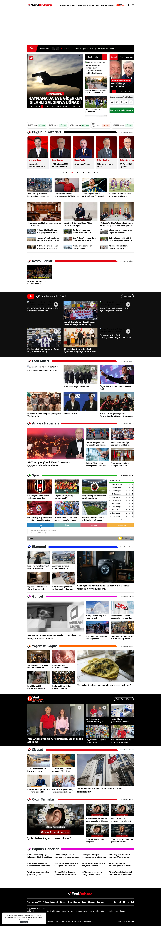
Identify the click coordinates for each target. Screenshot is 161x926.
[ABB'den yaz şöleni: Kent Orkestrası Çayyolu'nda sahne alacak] (55, 443)
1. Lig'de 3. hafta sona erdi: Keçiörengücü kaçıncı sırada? (120, 195)
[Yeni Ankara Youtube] (126, 102)
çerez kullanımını (34, 917)
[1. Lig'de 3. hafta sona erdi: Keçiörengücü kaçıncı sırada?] (121, 185)
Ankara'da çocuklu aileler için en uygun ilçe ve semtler (95, 91)
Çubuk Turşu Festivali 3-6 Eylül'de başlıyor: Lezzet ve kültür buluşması (120, 239)
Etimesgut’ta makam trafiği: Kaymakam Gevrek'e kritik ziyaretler (121, 464)
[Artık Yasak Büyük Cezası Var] (80, 374)
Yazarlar (111, 5)
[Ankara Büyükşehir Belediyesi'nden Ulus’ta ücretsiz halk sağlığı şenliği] (97, 454)
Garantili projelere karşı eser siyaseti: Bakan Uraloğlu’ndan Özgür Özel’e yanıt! (62, 790)
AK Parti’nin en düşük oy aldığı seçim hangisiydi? (99, 790)
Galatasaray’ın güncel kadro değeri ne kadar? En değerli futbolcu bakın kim (39, 518)
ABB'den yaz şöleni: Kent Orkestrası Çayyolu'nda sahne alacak (48, 464)
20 (79, 107)
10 (52, 107)
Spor (98, 5)
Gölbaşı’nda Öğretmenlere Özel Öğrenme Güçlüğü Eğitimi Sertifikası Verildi (80, 350)
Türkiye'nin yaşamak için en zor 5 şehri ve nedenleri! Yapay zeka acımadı (67, 864)
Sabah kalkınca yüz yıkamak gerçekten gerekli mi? (120, 864)
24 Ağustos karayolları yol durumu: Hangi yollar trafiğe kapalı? (122, 637)
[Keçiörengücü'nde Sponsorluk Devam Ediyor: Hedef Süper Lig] (44, 337)
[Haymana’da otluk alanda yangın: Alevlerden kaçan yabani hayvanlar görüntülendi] (31, 239)
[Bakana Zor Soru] (80, 401)
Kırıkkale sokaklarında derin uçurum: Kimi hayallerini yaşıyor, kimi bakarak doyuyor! (121, 741)
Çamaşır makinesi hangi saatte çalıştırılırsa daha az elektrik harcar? (103, 587)
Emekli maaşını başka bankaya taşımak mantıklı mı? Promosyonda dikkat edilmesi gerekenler (66, 855)
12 (58, 107)
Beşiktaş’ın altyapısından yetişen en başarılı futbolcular (38, 496)
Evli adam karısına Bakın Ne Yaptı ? (42, 370)
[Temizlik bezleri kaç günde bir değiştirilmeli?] (105, 666)
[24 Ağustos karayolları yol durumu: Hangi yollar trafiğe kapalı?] (122, 627)
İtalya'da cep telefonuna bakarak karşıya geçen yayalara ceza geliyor (101, 49)
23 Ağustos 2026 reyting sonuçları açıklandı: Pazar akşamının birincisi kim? (93, 873)
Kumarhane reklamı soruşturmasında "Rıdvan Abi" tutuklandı (66, 195)
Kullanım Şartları (82, 911)
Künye (103, 911)
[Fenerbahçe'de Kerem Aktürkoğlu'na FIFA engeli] (94, 185)
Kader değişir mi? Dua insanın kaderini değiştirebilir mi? (62, 687)
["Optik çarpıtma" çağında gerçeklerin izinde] (122, 830)
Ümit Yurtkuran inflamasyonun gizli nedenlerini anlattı (95, 720)
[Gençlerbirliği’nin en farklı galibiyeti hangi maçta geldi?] (97, 434)
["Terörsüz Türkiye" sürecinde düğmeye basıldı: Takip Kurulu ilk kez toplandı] (117, 211)
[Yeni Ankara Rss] (132, 902)
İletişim (110, 911)
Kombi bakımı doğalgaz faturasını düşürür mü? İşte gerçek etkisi (39, 855)
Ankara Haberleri (67, 5)
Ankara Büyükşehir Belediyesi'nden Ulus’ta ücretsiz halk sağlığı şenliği (96, 464)
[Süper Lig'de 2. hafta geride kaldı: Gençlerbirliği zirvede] (96, 102)
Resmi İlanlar (89, 5)
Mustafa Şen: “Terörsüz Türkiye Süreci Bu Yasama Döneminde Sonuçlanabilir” (43, 309)
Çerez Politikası (67, 911)
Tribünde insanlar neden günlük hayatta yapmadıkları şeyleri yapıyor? (38, 873)
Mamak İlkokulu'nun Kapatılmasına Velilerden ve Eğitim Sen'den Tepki (80, 323)
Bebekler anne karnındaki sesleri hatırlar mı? (60, 666)
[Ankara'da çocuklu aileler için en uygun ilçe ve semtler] (96, 82)
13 (60, 107)
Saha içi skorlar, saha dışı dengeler (97, 840)
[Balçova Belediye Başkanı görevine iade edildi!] (38, 781)
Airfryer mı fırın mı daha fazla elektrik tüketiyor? (47, 247)
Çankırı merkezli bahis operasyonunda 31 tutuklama (44, 224)
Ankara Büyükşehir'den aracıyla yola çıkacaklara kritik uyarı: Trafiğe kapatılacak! (47, 231)
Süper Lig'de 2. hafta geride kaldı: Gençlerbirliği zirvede (94, 110)
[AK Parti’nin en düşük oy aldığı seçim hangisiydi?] (105, 770)
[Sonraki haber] (57, 48)
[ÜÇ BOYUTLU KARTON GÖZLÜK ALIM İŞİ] (39, 272)
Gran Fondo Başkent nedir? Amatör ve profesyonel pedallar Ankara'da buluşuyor (66, 518)
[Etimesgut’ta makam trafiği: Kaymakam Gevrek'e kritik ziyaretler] (122, 454)
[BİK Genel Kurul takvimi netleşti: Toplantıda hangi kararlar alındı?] (55, 616)
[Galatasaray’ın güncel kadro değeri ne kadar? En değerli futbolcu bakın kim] (39, 508)
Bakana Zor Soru (71, 413)
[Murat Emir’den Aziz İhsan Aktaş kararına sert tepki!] (80, 211)
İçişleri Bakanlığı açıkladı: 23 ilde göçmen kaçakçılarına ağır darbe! (97, 637)
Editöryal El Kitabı (53, 911)
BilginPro (130, 921)
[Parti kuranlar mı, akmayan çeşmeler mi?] (122, 810)
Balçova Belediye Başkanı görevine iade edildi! (38, 790)
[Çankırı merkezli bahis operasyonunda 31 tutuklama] (44, 211)
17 (71, 107)
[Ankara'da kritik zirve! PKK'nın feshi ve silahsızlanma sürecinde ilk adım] (55, 56)
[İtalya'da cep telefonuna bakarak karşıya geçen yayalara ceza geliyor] (39, 185)
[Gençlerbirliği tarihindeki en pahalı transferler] (94, 486)
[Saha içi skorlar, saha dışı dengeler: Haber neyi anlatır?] (97, 830)
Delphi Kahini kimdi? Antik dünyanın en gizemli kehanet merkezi (93, 864)
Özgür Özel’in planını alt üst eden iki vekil (116, 387)
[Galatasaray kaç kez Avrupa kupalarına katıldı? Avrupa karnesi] (67, 486)
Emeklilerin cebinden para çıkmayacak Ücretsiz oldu (44, 414)
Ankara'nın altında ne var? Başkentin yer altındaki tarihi (94, 72)
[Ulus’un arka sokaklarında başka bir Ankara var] (104, 231)
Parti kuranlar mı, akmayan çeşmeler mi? (121, 819)
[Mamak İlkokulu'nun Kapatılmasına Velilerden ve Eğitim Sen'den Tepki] (80, 310)
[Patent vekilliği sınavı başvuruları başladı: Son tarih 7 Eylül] (122, 607)
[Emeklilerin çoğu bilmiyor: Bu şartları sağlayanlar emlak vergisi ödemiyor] (63, 578)
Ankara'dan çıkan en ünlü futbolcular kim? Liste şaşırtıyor (93, 518)
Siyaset (104, 5)
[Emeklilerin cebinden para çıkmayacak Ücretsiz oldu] (44, 401)
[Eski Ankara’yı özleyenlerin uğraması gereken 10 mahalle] (68, 239)
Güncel (79, 5)
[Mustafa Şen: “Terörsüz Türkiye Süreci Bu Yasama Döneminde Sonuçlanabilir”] (44, 303)
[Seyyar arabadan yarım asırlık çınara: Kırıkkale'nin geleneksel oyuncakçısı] (97, 731)
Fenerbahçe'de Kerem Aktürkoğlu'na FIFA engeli (93, 195)
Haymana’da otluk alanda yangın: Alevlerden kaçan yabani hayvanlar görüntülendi (48, 239)
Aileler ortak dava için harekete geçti (82, 247)
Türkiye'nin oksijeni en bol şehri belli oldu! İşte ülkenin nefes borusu (121, 873)
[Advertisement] (17, 45)
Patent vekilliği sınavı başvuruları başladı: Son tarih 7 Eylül (121, 616)
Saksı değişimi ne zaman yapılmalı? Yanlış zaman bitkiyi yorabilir (119, 855)
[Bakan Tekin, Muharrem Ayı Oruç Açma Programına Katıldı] (117, 303)
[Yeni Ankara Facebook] (112, 102)
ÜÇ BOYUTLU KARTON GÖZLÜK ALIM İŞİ (36, 282)
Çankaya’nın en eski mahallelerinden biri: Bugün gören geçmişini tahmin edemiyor (83, 231)
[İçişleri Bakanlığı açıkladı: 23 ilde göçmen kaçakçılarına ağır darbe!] (97, 627)
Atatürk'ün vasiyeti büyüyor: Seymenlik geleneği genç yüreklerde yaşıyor (115, 414)
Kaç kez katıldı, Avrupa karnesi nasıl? (65, 496)
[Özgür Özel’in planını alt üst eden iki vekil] (117, 374)
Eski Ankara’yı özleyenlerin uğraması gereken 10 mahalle (84, 239)
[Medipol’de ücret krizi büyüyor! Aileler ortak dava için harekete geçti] (68, 247)
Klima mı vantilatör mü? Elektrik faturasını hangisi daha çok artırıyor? (38, 567)
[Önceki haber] (53, 48)
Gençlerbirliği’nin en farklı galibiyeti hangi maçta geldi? (95, 443)
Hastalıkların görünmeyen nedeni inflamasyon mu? (120, 720)
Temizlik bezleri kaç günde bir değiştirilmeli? (104, 684)
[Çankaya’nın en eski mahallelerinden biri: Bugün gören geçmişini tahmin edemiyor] (68, 231)
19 (76, 107)
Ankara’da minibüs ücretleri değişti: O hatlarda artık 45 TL (61, 567)
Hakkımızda (94, 911)
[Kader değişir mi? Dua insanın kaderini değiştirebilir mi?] (63, 677)
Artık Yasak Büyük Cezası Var (76, 386)
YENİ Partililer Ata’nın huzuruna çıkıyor (36, 770)
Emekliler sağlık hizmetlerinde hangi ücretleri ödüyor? (36, 687)
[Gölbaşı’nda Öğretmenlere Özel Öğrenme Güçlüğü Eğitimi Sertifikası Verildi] (80, 337)
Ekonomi (100, 902)
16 (68, 107)
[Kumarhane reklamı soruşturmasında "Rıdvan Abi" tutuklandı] (67, 185)
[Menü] (132, 5)
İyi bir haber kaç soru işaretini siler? (49, 838)
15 (66, 107)
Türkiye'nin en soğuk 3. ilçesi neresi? (96, 616)
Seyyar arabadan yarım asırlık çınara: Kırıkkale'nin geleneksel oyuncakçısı (96, 741)
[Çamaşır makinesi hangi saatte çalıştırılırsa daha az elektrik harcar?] (105, 567)
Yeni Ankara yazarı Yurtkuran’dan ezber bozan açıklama (55, 740)
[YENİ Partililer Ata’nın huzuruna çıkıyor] (38, 760)
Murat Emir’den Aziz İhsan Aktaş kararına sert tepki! (78, 224)
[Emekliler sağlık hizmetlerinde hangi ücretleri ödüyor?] (38, 677)
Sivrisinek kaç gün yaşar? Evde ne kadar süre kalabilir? (38, 666)
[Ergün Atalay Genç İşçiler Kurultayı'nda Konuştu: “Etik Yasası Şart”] (117, 330)
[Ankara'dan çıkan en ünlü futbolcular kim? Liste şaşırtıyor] (94, 508)
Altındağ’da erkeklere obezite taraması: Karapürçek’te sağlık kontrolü (118, 247)
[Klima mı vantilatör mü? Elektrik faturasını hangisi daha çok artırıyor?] (38, 557)
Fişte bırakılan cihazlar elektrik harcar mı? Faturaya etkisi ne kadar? (38, 587)
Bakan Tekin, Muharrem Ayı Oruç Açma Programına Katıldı (114, 309)
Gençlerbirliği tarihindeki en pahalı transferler (94, 496)
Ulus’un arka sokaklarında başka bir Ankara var (120, 231)
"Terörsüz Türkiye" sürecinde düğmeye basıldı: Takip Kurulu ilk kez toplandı (116, 224)
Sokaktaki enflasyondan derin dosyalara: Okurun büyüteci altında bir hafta (97, 819)
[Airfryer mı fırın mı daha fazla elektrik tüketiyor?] (31, 247)
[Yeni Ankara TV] (120, 5)
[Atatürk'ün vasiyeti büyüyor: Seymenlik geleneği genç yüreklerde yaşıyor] (117, 401)
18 (74, 107)
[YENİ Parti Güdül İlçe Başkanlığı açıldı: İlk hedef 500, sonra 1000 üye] (122, 434)
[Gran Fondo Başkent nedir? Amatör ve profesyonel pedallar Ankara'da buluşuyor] (67, 508)
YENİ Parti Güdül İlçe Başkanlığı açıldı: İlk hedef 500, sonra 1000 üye (122, 443)
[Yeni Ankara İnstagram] (121, 102)
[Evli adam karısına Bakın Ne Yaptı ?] (44, 366)
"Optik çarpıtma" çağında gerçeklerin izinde (122, 840)
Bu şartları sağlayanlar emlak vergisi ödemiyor (62, 587)
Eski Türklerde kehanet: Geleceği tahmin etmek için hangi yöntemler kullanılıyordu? (39, 864)
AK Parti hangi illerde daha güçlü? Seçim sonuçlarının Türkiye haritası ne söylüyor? (61, 770)
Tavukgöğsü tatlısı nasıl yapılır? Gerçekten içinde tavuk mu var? (65, 873)
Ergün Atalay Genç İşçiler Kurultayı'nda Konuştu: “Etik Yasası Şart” (115, 336)
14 (63, 107)
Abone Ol (127, 296)
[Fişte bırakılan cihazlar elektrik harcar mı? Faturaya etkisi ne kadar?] (38, 578)
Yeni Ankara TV (34, 902)
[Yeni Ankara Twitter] (117, 102)
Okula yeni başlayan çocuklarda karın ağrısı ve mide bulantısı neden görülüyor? (93, 855)
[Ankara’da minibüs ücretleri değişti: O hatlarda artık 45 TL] (63, 557)
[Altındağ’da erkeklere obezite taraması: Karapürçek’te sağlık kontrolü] (104, 247)
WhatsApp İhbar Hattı (123, 110)
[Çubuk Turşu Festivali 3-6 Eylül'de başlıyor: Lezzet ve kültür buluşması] (104, 239)
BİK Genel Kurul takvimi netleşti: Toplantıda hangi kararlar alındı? (54, 637)
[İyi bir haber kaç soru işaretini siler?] (55, 819)
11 (55, 107)
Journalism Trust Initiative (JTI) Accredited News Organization (69, 921)
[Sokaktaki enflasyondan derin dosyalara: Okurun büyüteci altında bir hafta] (97, 810)
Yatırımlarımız (120, 911)
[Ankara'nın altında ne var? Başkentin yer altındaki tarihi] (96, 65)
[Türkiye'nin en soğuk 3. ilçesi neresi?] (97, 607)
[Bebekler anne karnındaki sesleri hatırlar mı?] (63, 656)
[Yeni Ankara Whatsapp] (131, 102)
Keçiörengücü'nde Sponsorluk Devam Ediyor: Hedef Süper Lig (43, 350)
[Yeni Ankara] (39, 5)
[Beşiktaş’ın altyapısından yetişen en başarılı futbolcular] (39, 486)
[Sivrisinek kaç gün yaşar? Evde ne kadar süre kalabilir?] (38, 656)
